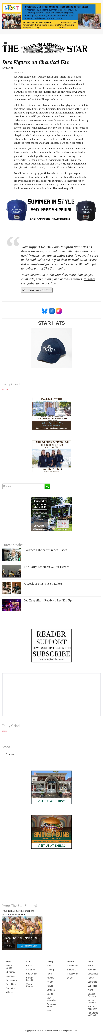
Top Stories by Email (93, 1014)
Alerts (90, 990)
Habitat (50, 978)
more (4, 389)
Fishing (50, 970)
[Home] (45, 48)
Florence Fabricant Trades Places (45, 550)
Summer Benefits (30, 979)
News (8, 961)
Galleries (30, 970)
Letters (70, 978)
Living (50, 961)
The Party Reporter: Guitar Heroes (46, 566)
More (90, 961)
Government (11, 980)
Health (50, 982)
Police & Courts (10, 967)
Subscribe (92, 986)
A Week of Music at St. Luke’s (43, 583)
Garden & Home (51, 1005)
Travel (50, 966)
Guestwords (72, 974)
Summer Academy (92, 1007)
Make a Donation (92, 1001)
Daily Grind (11, 984)
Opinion (71, 961)
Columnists (72, 966)
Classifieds (93, 974)
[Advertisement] (51, 878)
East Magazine (51, 999)
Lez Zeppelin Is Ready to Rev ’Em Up (48, 600)
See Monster (32, 974)
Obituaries (10, 972)
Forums (10, 754)
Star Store (92, 982)
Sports (50, 994)
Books (29, 966)
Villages (9, 992)
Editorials (71, 970)
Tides (49, 1010)
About (90, 966)
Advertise (92, 970)
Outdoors (51, 990)
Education (10, 988)
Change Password (92, 995)
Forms (91, 978)
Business (10, 976)
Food (49, 974)
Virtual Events (29, 985)
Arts (28, 961)
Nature (50, 986)
